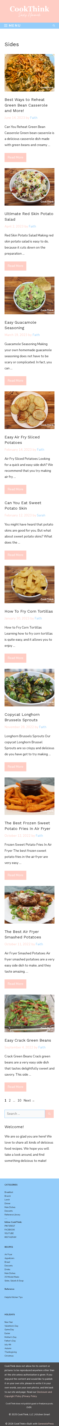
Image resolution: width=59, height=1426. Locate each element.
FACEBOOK (10, 1229)
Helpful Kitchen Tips (14, 1297)
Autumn (8, 1348)
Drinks (7, 1269)
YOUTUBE (9, 1233)
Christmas (9, 1356)
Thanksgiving (11, 1352)
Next (29, 1100)
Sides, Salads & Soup (14, 1280)
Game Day (9, 1329)
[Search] (49, 1114)
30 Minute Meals (12, 1277)
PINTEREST (10, 1226)
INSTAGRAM (10, 1237)
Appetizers (9, 1258)
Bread (7, 1262)
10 (19, 1100)
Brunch (8, 1196)
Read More (15, 157)
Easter (7, 1333)
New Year (9, 1322)
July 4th (8, 1344)
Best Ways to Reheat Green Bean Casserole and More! (26, 105)
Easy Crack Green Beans (28, 1040)
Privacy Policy (30, 1396)
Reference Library (12, 1214)
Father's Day (10, 1341)
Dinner (7, 1203)
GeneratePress (46, 1423)
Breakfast (9, 1192)
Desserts (9, 1211)
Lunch (7, 1199)
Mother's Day (10, 1337)
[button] (54, 26)
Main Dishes (10, 1207)
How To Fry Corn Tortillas (29, 611)
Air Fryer (8, 1254)
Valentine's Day (11, 1326)
